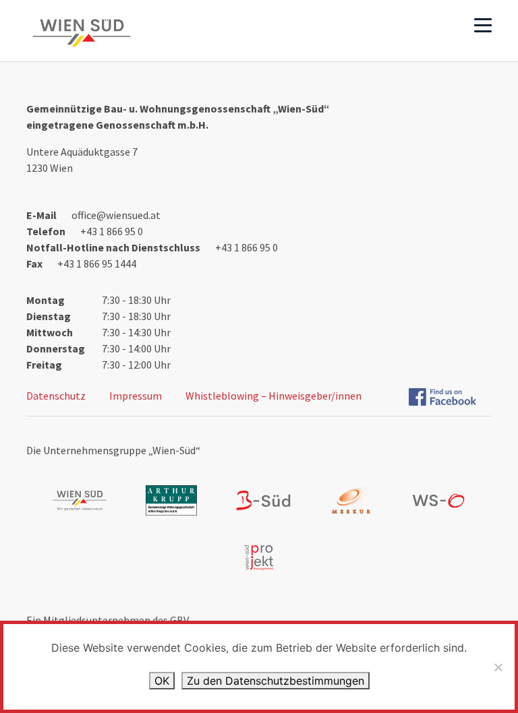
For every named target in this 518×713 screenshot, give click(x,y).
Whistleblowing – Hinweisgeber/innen (273, 395)
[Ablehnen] (498, 667)
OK (161, 680)
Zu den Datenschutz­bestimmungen (275, 680)
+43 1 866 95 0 (111, 231)
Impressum (135, 395)
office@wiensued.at (116, 215)
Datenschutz (56, 395)
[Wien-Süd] (81, 33)
